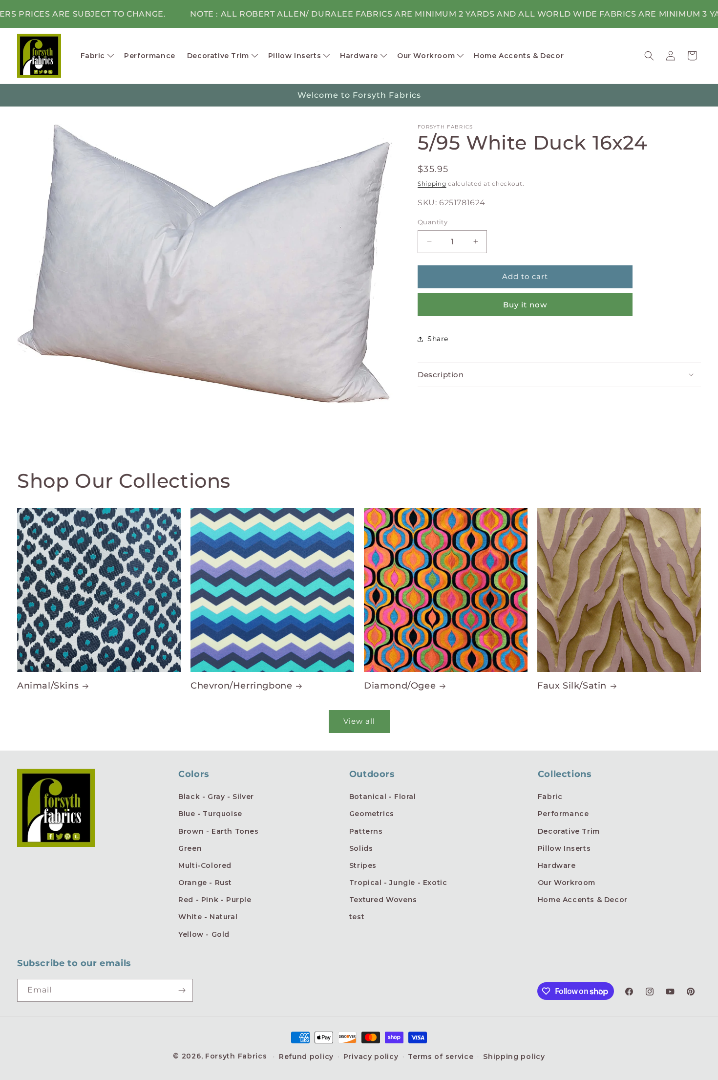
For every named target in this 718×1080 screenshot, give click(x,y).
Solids (361, 848)
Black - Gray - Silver (216, 796)
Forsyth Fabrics (237, 1056)
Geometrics (371, 813)
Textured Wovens (383, 899)
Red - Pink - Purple (214, 899)
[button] (97, 55)
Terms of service (440, 1056)
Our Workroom (566, 882)
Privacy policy (371, 1056)
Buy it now (525, 304)
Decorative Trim (569, 831)
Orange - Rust (205, 882)
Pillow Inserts (564, 848)
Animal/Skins (48, 685)
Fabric (550, 796)
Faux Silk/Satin (572, 685)
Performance (563, 813)
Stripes (363, 865)
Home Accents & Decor (583, 899)
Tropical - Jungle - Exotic (398, 882)
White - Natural (207, 916)
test (356, 916)
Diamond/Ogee (400, 685)
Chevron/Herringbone (241, 685)
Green (190, 848)
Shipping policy (514, 1056)
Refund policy (306, 1056)
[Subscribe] (181, 990)
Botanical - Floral (382, 796)
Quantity (432, 222)
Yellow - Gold (204, 934)
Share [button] (437, 338)
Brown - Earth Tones (218, 831)
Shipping (432, 183)
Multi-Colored (205, 865)
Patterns (366, 831)
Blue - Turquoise (210, 813)
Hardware (557, 865)
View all (359, 721)
